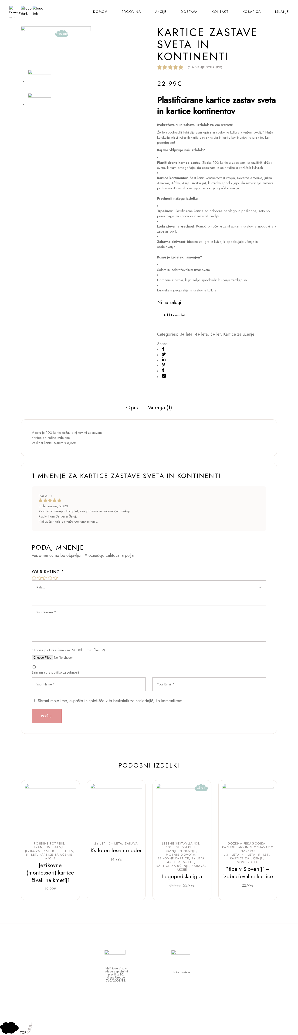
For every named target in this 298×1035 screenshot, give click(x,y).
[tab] (132, 407)
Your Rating (48, 571)
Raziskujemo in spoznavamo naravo (248, 849)
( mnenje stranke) (205, 67)
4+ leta (201, 334)
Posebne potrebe (49, 843)
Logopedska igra (182, 876)
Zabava (131, 843)
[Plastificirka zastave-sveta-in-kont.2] (56, 47)
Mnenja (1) (159, 407)
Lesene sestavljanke (180, 843)
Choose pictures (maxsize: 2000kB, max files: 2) (68, 650)
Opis (132, 407)
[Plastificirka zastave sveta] (39, 104)
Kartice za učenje (238, 334)
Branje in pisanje (49, 847)
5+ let (215, 334)
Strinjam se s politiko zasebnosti (55, 672)
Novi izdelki (248, 862)
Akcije (50, 858)
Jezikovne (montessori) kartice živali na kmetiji (50, 872)
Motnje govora (180, 855)
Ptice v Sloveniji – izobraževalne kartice (247, 872)
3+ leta (186, 334)
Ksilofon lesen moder (116, 850)
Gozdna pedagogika (246, 843)
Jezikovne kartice (41, 851)
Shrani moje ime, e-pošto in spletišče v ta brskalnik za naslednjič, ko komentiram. (110, 701)
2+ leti (100, 843)
